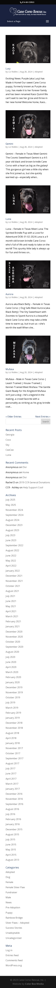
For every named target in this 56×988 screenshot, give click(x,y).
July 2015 (10, 839)
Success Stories (14, 927)
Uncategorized (13, 938)
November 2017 (14, 748)
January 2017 (13, 788)
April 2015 (11, 854)
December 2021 (14, 575)
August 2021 (12, 591)
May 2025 (11, 504)
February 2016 (13, 819)
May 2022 (11, 560)
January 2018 (13, 743)
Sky (7, 444)
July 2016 (10, 814)
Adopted (39, 71)
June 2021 (11, 601)
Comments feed (14, 960)
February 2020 (13, 677)
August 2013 (12, 859)
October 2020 (13, 641)
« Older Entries (13, 416)
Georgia (10, 434)
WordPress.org (14, 965)
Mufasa (10, 369)
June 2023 (11, 540)
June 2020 (11, 662)
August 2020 (12, 651)
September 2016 (14, 804)
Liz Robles (13, 71)
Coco (8, 439)
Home (26, 472)
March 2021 (12, 616)
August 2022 (12, 550)
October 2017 (13, 753)
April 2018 (11, 738)
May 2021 (11, 606)
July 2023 (10, 535)
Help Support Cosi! (33, 487)
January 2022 (13, 570)
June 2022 (11, 555)
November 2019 (14, 692)
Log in (9, 950)
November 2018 (14, 727)
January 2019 (13, 717)
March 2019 (12, 707)
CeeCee (10, 449)
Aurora (9, 294)
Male (8, 897)
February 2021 (13, 621)
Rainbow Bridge (14, 917)
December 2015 (14, 829)
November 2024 (14, 510)
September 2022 (14, 545)
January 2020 (13, 682)
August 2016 (12, 809)
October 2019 (13, 697)
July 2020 (10, 657)
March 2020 (12, 672)
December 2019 (14, 687)
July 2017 (10, 768)
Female (9, 882)
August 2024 (12, 520)
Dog (8, 877)
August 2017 (12, 763)
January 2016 (13, 824)
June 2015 (11, 844)
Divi (25, 467)
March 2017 (12, 783)
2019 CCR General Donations (34, 482)
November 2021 (14, 581)
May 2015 (11, 849)
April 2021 (11, 611)
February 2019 (13, 712)
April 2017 (11, 778)
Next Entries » (42, 416)
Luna (8, 219)
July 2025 (10, 499)
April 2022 (11, 565)
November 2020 (14, 636)
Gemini (9, 143)
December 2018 (14, 722)
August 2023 (12, 530)
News (9, 902)
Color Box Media (34, 983)
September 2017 (14, 758)
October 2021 (13, 586)
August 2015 (12, 834)
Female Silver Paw (15, 887)
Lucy (8, 68)
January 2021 (13, 626)
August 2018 (12, 733)
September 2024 (14, 515)
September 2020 (14, 646)
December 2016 (14, 793)
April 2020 (11, 667)
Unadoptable (13, 932)
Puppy (9, 912)
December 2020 (14, 631)
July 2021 (10, 596)
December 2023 (14, 525)
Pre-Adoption (13, 907)
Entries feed (12, 955)
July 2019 (10, 702)
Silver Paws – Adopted (17, 922)
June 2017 (11, 773)
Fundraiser (11, 892)
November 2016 (14, 798)
